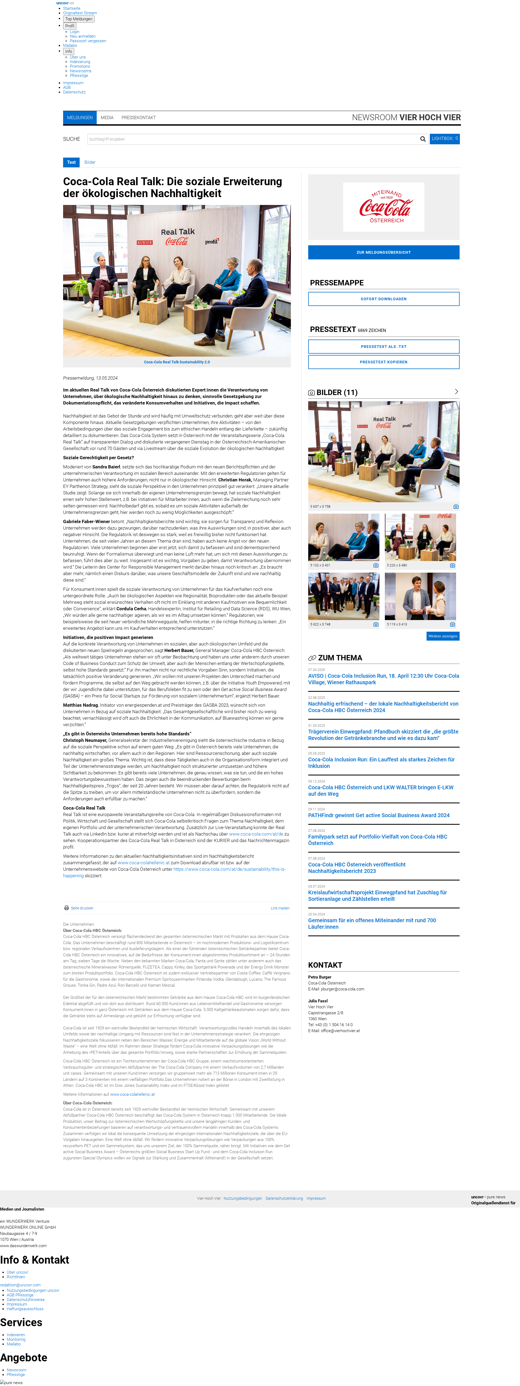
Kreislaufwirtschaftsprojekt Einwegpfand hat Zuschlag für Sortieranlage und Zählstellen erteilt (377, 895)
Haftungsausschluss (25, 1308)
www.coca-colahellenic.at (144, 862)
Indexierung (80, 61)
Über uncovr (17, 1272)
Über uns (78, 57)
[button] (445, 139)
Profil (69, 26)
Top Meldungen (78, 19)
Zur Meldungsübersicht (384, 252)
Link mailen (280, 908)
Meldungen (80, 117)
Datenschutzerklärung (284, 1198)
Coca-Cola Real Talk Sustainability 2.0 (177, 362)
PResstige (79, 75)
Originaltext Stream (80, 13)
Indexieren (16, 1334)
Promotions (80, 66)
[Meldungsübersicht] (383, 206)
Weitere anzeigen (442, 636)
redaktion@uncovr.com (20, 1285)
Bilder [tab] (89, 162)
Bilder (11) (336, 392)
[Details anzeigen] (455, 507)
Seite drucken (82, 908)
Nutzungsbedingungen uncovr (33, 1290)
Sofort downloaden (384, 299)
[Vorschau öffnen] (177, 281)
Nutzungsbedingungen (243, 1198)
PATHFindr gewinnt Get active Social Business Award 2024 (379, 815)
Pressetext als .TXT (384, 346)
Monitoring (16, 1339)
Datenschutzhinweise (26, 1299)
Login (74, 31)
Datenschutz (74, 92)
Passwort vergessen (88, 40)
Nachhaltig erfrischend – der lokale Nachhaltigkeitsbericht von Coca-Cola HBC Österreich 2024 (383, 706)
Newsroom (406, 117)
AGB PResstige (20, 1295)
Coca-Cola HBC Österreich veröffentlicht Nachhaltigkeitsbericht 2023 (357, 867)
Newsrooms (81, 71)
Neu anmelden (83, 36)
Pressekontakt (139, 117)
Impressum (73, 82)
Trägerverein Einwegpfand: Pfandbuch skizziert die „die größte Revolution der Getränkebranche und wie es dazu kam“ (383, 734)
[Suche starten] (423, 139)
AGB (67, 87)
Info (68, 51)
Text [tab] (71, 162)
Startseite (71, 8)
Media (107, 117)
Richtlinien (16, 1276)
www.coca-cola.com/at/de (256, 834)
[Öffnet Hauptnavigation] (72, 3)
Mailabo (70, 45)
